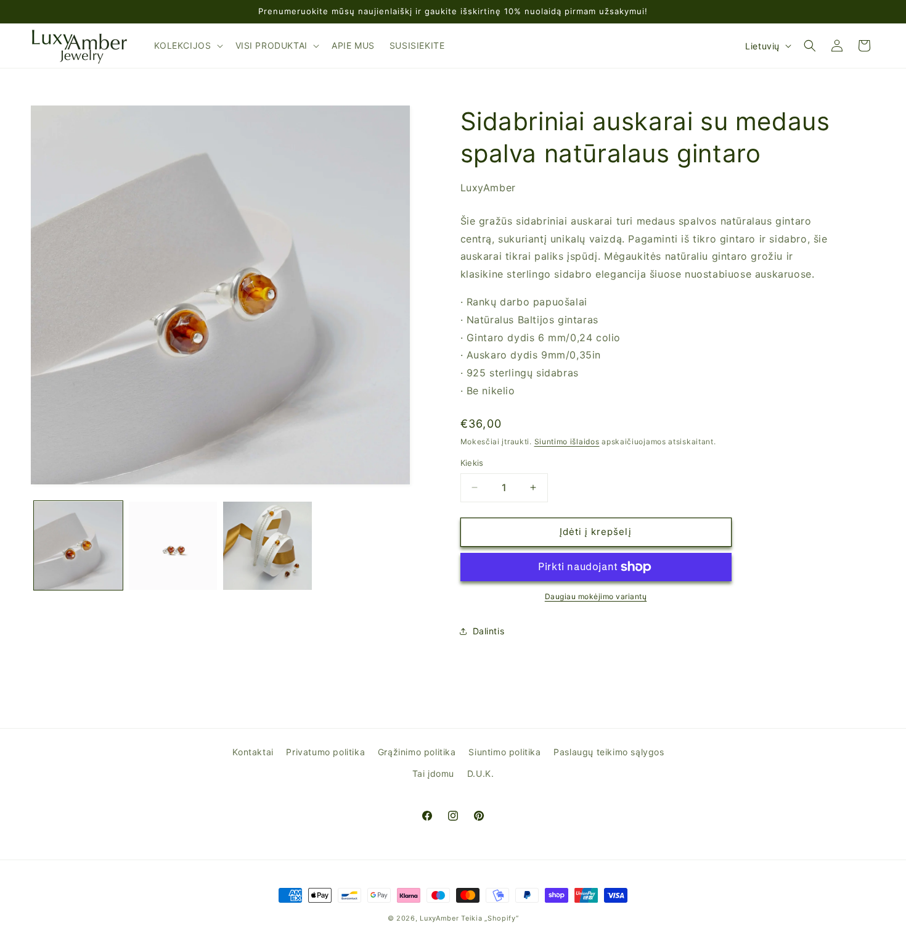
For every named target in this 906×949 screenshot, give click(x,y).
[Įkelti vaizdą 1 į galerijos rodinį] (78, 546)
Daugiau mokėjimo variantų (596, 596)
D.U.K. (480, 773)
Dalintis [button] (489, 631)
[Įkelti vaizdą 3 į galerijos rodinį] (267, 546)
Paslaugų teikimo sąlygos (608, 752)
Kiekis (472, 463)
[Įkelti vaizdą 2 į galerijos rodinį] (173, 546)
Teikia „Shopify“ (489, 918)
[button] (187, 46)
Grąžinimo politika (417, 752)
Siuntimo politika (504, 752)
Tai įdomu (433, 773)
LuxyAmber (439, 918)
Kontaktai (252, 752)
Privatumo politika (325, 752)
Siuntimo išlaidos (567, 441)
